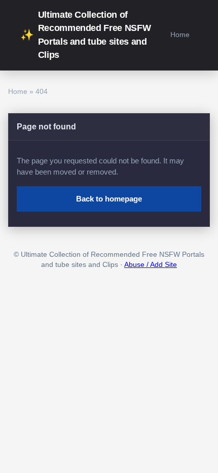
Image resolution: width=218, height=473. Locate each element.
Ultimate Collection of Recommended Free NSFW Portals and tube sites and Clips (85, 35)
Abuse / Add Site (150, 264)
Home (180, 34)
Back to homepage (109, 198)
